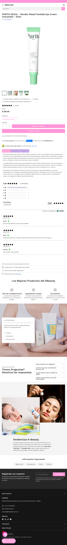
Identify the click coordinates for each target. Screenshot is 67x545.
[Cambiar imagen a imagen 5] (26, 93)
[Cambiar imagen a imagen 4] (21, 93)
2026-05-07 (6, 232)
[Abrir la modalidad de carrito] (63, 5)
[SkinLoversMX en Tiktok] (8, 519)
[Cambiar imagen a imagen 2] (10, 93)
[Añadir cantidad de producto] (9, 126)
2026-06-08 (6, 218)
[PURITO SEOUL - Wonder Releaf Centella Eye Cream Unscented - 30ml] (33, 56)
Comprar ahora (33, 131)
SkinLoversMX (15, 537)
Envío (3, 136)
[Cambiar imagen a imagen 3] (15, 93)
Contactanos (17, 274)
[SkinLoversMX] (9, 5)
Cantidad (4, 122)
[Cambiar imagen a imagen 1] (4, 93)
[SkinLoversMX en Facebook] (3, 519)
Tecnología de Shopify (25, 537)
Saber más (34, 146)
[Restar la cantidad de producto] (3, 126)
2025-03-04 (6, 246)
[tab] (6, 151)
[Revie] (60, 211)
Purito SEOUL (8, 19)
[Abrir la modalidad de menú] (2, 5)
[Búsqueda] (63, 8)
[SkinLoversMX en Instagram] (5, 519)
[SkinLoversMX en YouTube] (11, 519)
